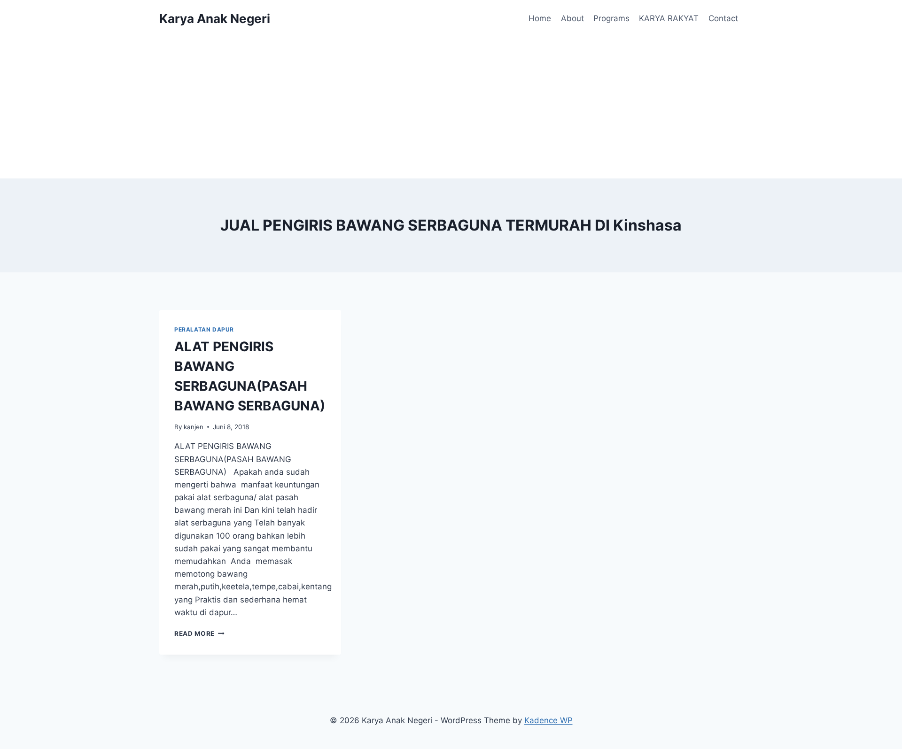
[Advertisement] (451, 108)
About (572, 18)
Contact (723, 18)
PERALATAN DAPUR (204, 329)
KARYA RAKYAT (669, 18)
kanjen (193, 427)
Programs (611, 18)
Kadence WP (548, 720)
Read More (199, 633)
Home (540, 18)
